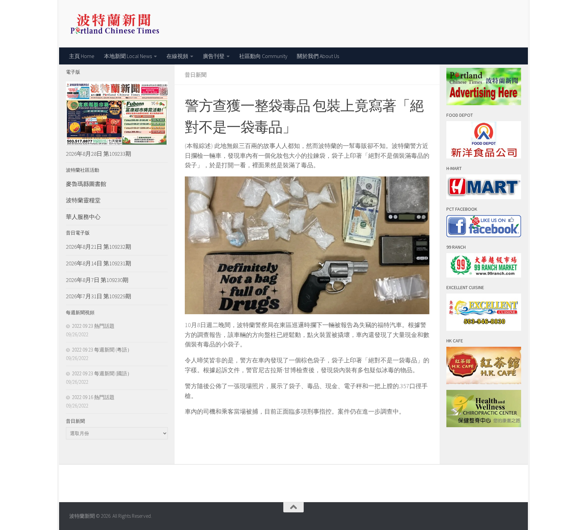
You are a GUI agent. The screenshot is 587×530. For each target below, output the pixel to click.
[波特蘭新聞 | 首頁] (114, 24)
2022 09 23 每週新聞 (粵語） (102, 349)
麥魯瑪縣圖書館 (86, 184)
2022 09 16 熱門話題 (93, 397)
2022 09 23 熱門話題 (93, 326)
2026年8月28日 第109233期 (98, 153)
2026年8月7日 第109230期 (97, 280)
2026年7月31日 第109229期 (98, 296)
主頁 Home (81, 56)
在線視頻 (177, 56)
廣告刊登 (214, 56)
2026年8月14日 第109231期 (98, 263)
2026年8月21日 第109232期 (98, 246)
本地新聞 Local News (128, 56)
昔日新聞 (196, 74)
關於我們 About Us (318, 56)
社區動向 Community (263, 56)
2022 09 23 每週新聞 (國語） (102, 373)
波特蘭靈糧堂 (83, 200)
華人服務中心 (83, 217)
